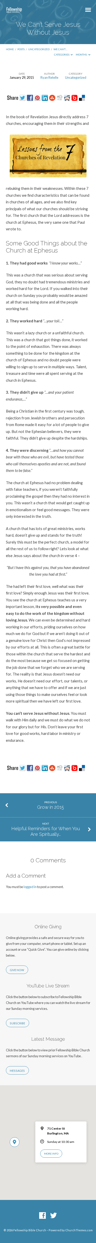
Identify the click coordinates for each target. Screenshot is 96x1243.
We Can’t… (60, 49)
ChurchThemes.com (79, 1230)
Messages (17, 1070)
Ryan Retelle (49, 77)
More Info (51, 1153)
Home (10, 49)
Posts (21, 49)
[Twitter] (53, 1215)
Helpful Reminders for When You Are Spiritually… (45, 831)
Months (81, 54)
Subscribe (17, 1023)
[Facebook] (42, 1215)
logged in (30, 887)
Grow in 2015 (50, 807)
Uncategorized (39, 49)
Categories (62, 54)
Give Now (17, 970)
